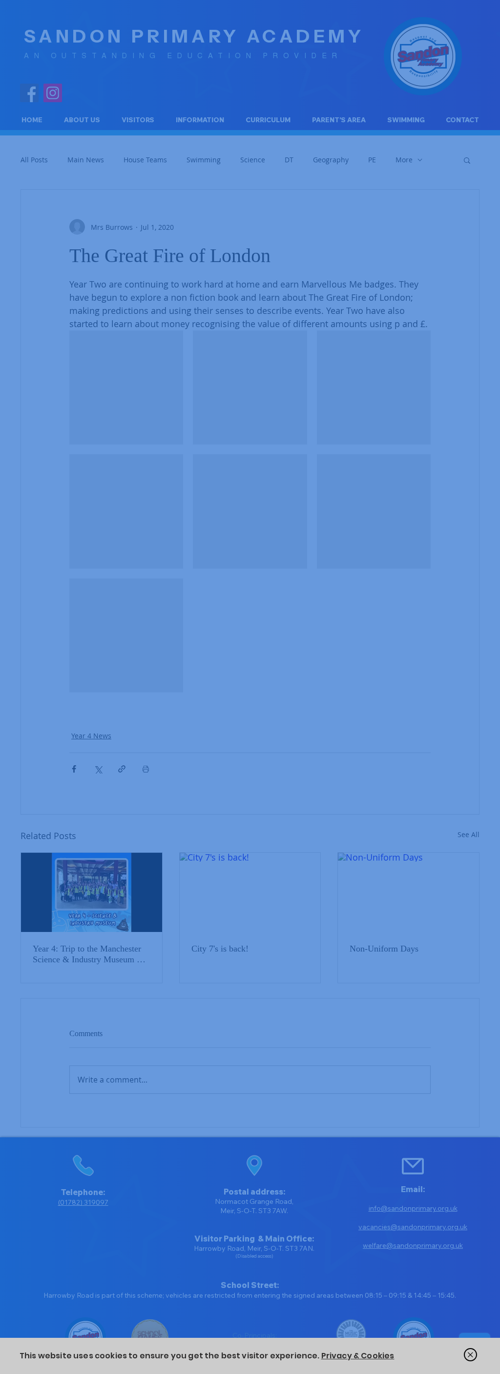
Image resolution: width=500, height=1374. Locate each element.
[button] (470, 1355)
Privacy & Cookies (358, 1355)
